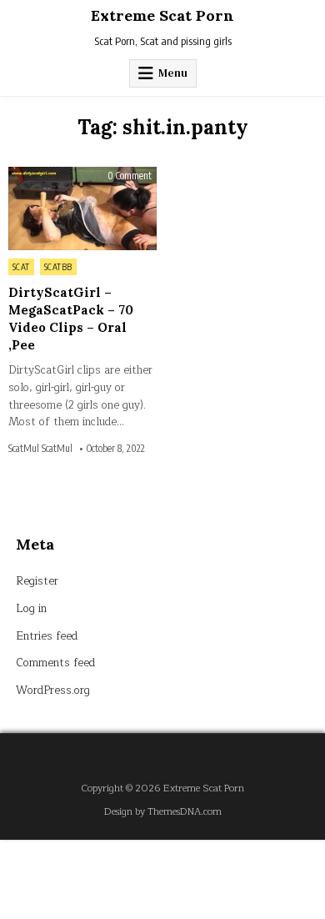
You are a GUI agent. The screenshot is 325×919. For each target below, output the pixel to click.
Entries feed (47, 636)
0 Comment (130, 176)
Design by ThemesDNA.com (163, 812)
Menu (173, 73)
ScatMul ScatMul (40, 449)
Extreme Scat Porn (162, 15)
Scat (21, 267)
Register (37, 581)
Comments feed (55, 663)
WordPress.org (53, 690)
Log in (31, 609)
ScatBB (58, 267)
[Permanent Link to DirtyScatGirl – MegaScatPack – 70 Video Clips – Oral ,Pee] (82, 208)
